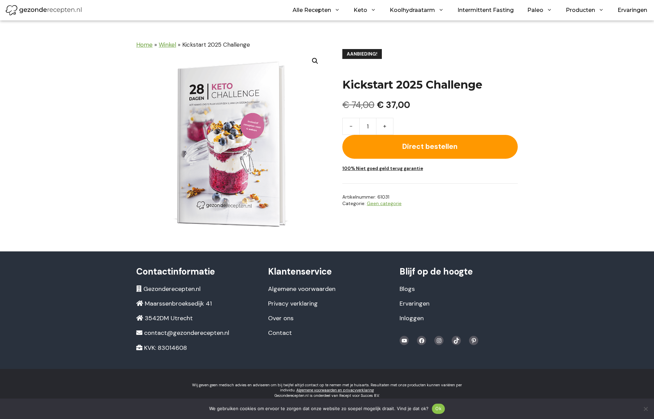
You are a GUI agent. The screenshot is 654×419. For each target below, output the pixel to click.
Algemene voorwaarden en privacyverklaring (335, 390)
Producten (580, 10)
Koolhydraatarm (412, 10)
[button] (315, 61)
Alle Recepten (312, 10)
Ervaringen (632, 10)
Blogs (407, 289)
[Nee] (645, 408)
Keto (360, 10)
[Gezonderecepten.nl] (43, 10)
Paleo (535, 10)
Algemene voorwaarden (302, 289)
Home (144, 44)
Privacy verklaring (293, 303)
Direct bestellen (429, 146)
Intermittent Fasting (485, 10)
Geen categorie (384, 203)
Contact (280, 333)
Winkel (167, 44)
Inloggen (412, 318)
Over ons (281, 318)
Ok (438, 408)
